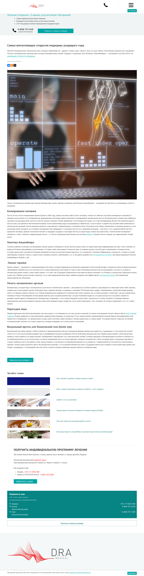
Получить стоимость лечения (55, 31)
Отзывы (133, 11)
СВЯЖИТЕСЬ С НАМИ (24, 481)
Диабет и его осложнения (66, 400)
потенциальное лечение (102, 255)
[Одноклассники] (11, 65)
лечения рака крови (107, 275)
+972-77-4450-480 (31, 472)
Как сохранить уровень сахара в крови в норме (74, 378)
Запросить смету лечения (19, 360)
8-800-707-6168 (47, 474)
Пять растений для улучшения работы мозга (73, 421)
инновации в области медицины (21, 56)
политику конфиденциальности (80, 573)
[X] (15, 65)
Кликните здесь (40, 460)
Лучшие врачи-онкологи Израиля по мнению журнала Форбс (79, 410)
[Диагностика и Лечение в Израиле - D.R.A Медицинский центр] (36, 6)
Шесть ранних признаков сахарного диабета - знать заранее (79, 389)
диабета (89, 234)
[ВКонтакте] (8, 65)
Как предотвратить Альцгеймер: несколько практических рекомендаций (84, 432)
